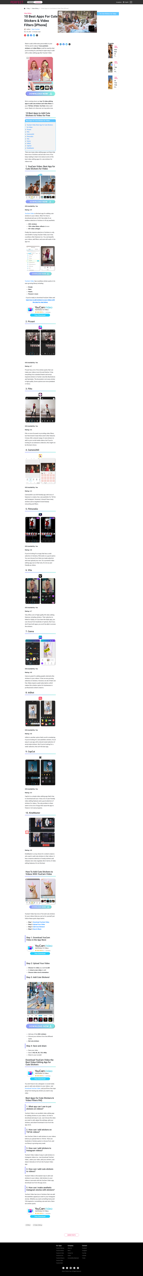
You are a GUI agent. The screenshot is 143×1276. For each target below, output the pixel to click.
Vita (28, 139)
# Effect (28, 1225)
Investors (118, 2)
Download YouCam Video (41, 922)
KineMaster (30, 148)
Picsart (29, 129)
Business (31, 2)
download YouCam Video (33, 1088)
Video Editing (35, 8)
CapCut (29, 146)
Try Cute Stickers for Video (108, 14)
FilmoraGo (30, 136)
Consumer (38, 2)
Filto (28, 132)
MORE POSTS (71, 1235)
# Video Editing (37, 1225)
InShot (29, 143)
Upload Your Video (39, 924)
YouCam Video (29, 213)
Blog (28, 8)
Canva (29, 141)
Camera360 (30, 134)
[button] (126, 2)
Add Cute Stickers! (39, 927)
